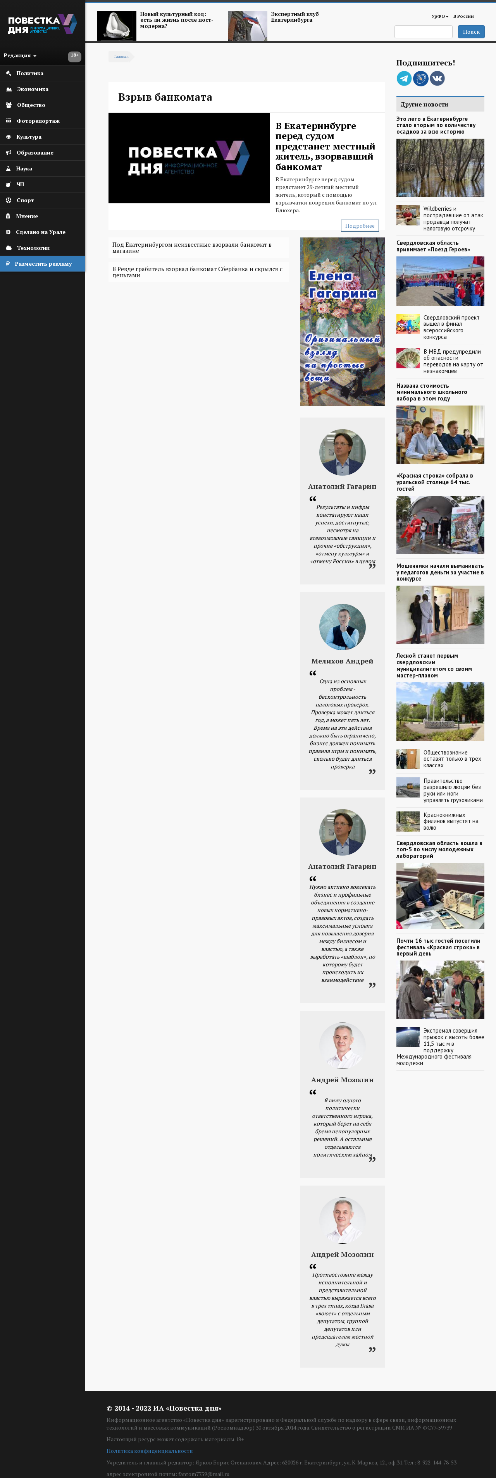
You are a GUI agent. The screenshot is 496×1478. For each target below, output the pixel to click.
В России (463, 16)
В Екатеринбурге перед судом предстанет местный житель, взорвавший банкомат (325, 146)
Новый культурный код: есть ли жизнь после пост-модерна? (177, 19)
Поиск (471, 31)
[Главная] (42, 32)
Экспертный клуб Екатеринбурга (295, 16)
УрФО (438, 16)
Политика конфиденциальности (150, 1450)
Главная (121, 56)
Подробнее (360, 225)
